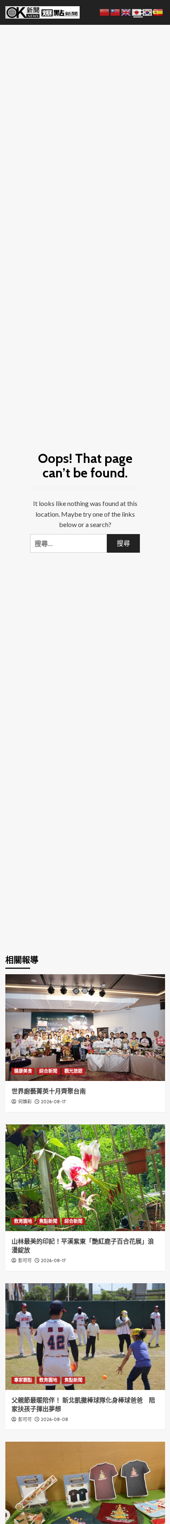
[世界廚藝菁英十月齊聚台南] (85, 1027)
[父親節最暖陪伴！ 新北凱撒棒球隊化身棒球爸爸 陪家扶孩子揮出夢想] (85, 1336)
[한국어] (147, 11)
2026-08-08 (54, 1419)
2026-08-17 (53, 1102)
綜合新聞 (48, 1071)
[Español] (158, 11)
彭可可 (25, 1260)
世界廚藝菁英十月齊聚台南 (49, 1091)
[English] (126, 11)
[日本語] (137, 11)
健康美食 (23, 1071)
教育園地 (23, 1221)
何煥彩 (25, 1101)
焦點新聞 (48, 1221)
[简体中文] (104, 11)
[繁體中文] (115, 11)
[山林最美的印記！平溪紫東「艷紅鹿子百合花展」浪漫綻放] (85, 1177)
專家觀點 (23, 1380)
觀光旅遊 (73, 1071)
